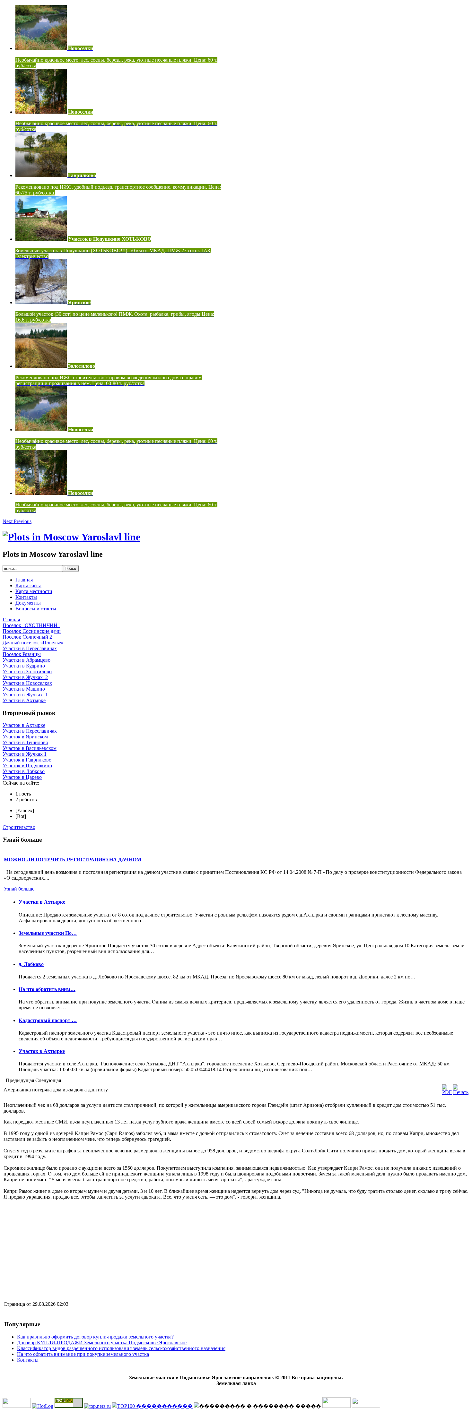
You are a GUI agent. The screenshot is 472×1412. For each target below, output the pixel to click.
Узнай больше (19, 888)
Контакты (26, 597)
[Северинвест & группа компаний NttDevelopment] (71, 537)
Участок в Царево (22, 777)
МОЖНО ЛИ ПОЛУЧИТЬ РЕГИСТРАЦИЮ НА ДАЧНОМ (72, 859)
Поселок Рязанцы (22, 654)
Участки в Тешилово (25, 742)
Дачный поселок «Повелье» (33, 642)
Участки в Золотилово (27, 671)
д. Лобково (31, 964)
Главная (24, 579)
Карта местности (33, 591)
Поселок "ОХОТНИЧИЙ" (31, 625)
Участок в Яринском (25, 736)
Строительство (19, 827)
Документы (28, 603)
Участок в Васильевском (30, 748)
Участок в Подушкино (27, 765)
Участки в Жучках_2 (25, 677)
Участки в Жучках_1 (25, 694)
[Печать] (460, 1092)
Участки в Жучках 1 (25, 754)
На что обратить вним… (47, 989)
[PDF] (447, 1092)
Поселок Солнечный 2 (27, 637)
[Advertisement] (57, 1250)
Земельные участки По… (48, 933)
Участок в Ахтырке (24, 725)
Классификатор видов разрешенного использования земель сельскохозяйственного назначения (121, 1348)
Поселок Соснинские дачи (32, 631)
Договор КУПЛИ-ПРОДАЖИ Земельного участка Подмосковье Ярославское (102, 1342)
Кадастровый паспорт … (48, 1020)
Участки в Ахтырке (24, 700)
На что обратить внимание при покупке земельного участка (83, 1354)
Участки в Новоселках (27, 683)
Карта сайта (28, 585)
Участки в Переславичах (30, 648)
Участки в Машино (24, 689)
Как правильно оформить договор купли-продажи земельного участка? (95, 1336)
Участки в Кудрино (24, 665)
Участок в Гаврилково (27, 759)
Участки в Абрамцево (26, 660)
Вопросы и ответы (35, 608)
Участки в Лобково (24, 771)
